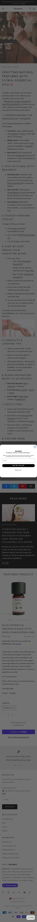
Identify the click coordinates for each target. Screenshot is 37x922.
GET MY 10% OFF (18, 465)
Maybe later (18, 469)
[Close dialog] (35, 446)
